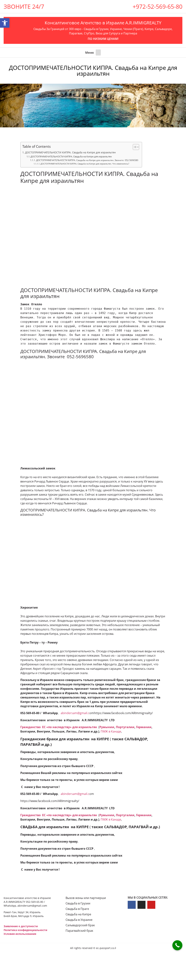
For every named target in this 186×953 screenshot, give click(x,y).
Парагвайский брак (79, 930)
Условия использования (20, 934)
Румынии (106, 727)
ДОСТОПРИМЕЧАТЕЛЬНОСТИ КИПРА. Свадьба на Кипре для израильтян (70, 152)
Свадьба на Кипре (78, 914)
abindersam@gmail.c (75, 713)
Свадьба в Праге (77, 909)
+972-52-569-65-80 (157, 6)
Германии (143, 727)
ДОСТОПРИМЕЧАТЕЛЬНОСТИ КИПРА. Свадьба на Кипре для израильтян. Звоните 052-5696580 (87, 160)
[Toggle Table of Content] (134, 147)
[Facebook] (132, 905)
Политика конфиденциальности (25, 930)
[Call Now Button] (177, 945)
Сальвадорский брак (80, 925)
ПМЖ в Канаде (111, 731)
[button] (98, 52)
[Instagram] (141, 905)
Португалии (125, 727)
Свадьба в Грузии (78, 903)
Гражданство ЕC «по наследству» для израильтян (59, 727)
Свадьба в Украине (79, 920)
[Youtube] (151, 905)
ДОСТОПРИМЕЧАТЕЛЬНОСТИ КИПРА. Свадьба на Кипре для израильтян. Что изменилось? (85, 163)
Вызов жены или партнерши (86, 898)
